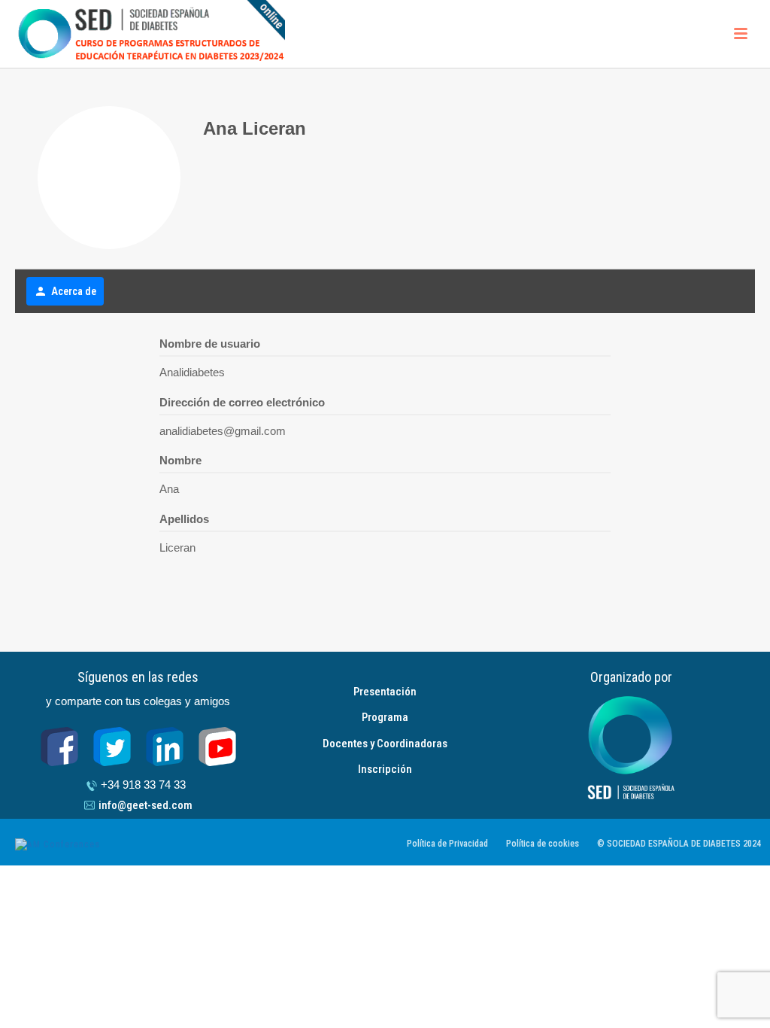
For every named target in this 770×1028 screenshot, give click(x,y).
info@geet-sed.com (145, 805)
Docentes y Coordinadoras (385, 743)
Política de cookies (542, 843)
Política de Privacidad (447, 843)
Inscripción (385, 769)
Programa (385, 717)
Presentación (385, 691)
